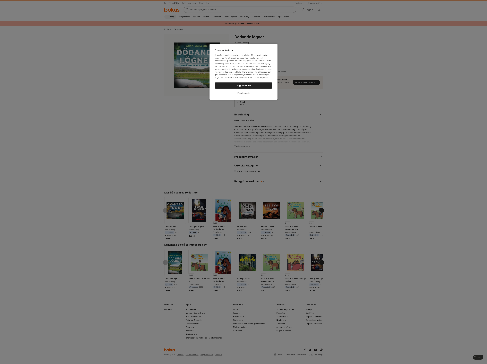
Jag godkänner (243, 85)
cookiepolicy (262, 77)
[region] (243, 72)
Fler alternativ (243, 93)
